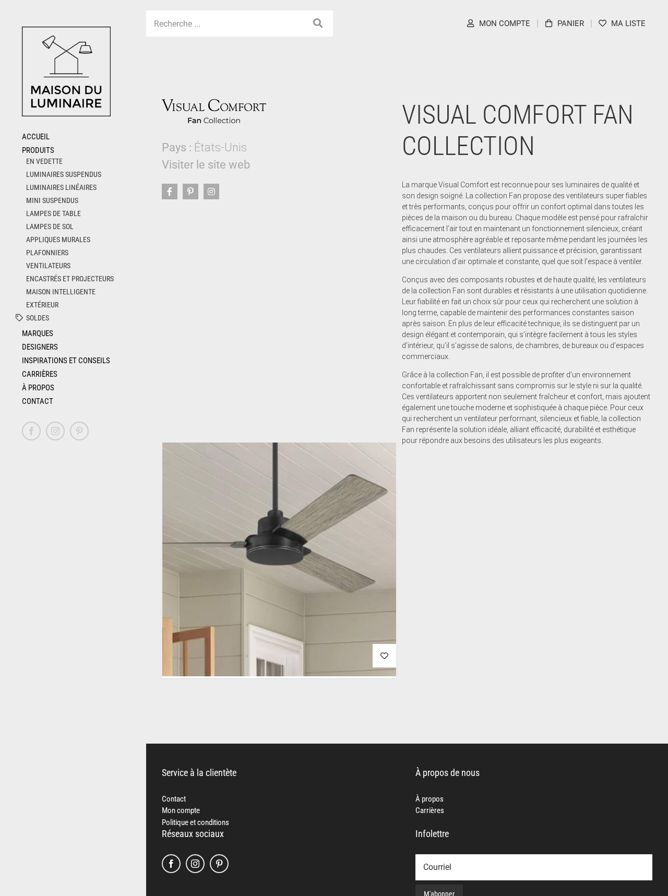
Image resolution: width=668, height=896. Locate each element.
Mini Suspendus (52, 200)
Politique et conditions (195, 822)
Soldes (37, 318)
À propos (429, 799)
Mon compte (181, 810)
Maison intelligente (61, 292)
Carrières (429, 810)
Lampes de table (53, 213)
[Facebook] (171, 863)
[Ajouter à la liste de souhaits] (384, 655)
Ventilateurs (48, 265)
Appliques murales (58, 239)
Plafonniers (47, 252)
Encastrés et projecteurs (70, 278)
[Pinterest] (219, 863)
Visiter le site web (206, 164)
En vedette (44, 161)
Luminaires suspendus (63, 174)
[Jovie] (279, 559)
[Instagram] (195, 863)
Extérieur (42, 305)
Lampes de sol (50, 226)
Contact (174, 799)
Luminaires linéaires (61, 187)
